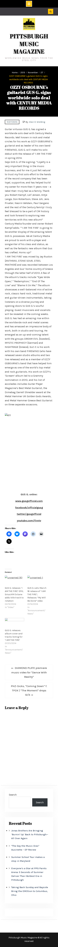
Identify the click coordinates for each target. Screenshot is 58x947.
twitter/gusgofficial (29, 513)
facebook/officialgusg (29, 507)
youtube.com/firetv (29, 520)
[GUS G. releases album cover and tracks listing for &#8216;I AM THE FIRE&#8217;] (14, 623)
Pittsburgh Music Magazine (29, 44)
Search (13, 794)
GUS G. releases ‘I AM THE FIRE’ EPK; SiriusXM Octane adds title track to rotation (14, 594)
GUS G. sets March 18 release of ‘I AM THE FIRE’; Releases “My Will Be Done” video (36, 594)
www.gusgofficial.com (29, 500)
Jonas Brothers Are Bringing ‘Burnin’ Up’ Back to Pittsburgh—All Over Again (29, 834)
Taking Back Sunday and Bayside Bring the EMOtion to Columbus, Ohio (29, 891)
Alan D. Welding (37, 122)
